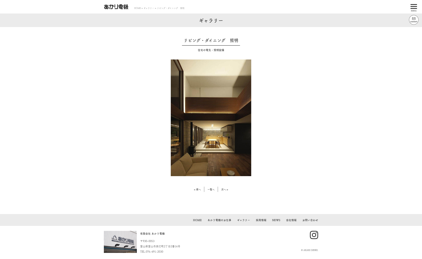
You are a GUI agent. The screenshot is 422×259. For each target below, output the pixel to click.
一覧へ (211, 189)
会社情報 (291, 220)
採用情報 (261, 220)
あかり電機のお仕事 (219, 220)
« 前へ (197, 189)
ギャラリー (149, 8)
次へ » (224, 189)
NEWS (276, 220)
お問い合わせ (310, 220)
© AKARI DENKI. (309, 250)
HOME (137, 8)
